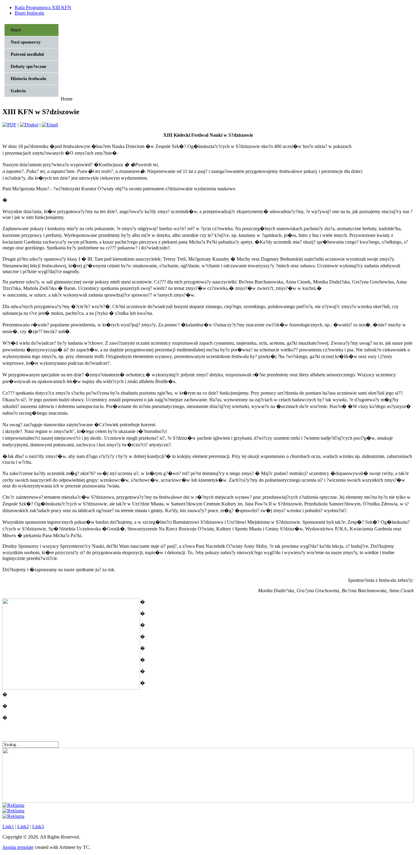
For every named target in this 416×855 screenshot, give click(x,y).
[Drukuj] (29, 124)
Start (16, 29)
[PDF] (9, 124)
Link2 (23, 826)
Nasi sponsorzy (26, 42)
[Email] (50, 124)
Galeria (18, 90)
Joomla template (17, 847)
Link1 (8, 826)
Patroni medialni (27, 54)
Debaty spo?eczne (28, 66)
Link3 (38, 826)
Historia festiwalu (28, 78)
